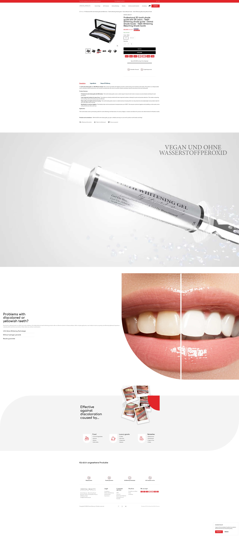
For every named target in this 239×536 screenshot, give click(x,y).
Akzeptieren (219, 531)
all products (106, 6)
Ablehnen (226, 531)
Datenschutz (107, 494)
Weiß (126, 37)
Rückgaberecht (120, 497)
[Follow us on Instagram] (159, 1)
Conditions (106, 491)
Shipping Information (87, 122)
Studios (123, 6)
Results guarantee (9, 338)
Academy (144, 6)
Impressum (106, 495)
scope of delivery (105, 83)
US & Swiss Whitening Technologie (14, 331)
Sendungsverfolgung (121, 495)
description (82, 83)
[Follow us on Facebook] (157, 1)
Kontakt (118, 498)
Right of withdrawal (101, 122)
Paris (129, 492)
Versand (118, 494)
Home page (97, 6)
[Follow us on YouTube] (126, 506)
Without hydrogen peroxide (12, 335)
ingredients (93, 83)
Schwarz (132, 37)
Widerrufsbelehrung (109, 492)
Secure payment (114, 122)
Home (82, 11)
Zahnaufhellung (115, 6)
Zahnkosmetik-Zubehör (133, 6)
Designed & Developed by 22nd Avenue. (150, 506)
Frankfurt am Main (132, 491)
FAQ (117, 492)
